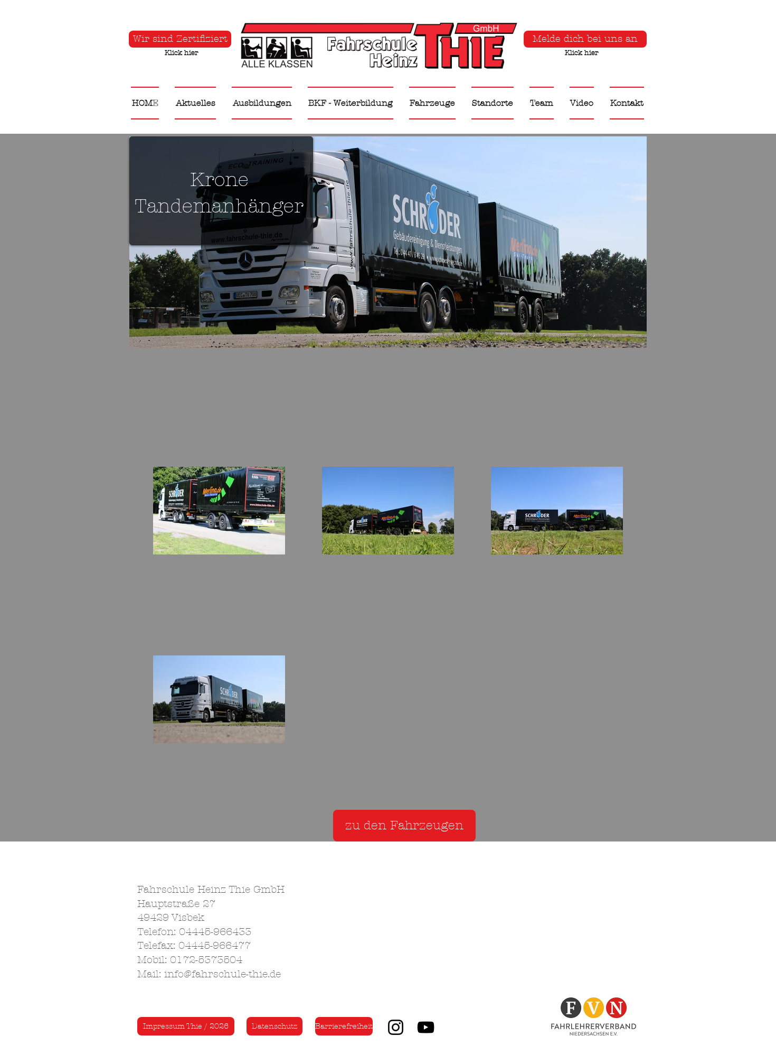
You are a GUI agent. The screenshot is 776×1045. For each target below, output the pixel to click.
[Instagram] (395, 1027)
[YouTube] (425, 1027)
